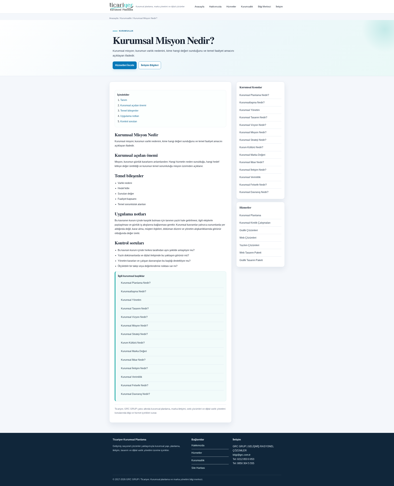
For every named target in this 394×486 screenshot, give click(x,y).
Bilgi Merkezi (264, 6)
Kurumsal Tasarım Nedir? (135, 308)
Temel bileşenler (129, 110)
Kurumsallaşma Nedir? (133, 291)
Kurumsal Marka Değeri (134, 351)
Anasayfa (199, 6)
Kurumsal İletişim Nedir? (134, 368)
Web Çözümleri (247, 237)
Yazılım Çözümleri (249, 245)
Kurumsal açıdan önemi (133, 105)
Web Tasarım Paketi (250, 252)
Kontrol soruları (128, 121)
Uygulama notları (129, 116)
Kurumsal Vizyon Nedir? (134, 317)
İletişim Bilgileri (150, 65)
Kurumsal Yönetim (131, 300)
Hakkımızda (215, 6)
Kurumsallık (247, 6)
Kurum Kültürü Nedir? (133, 342)
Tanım (123, 100)
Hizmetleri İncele (124, 65)
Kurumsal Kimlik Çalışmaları (254, 222)
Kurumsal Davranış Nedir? (135, 394)
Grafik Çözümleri (248, 230)
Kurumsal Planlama (250, 215)
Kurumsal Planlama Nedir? (136, 282)
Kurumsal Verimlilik (131, 377)
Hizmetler (231, 6)
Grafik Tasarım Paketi (251, 260)
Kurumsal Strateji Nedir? (134, 334)
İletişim (279, 6)
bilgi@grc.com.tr (241, 455)
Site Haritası (198, 468)
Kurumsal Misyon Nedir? (134, 325)
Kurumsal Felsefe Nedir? (134, 385)
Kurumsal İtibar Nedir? (133, 359)
